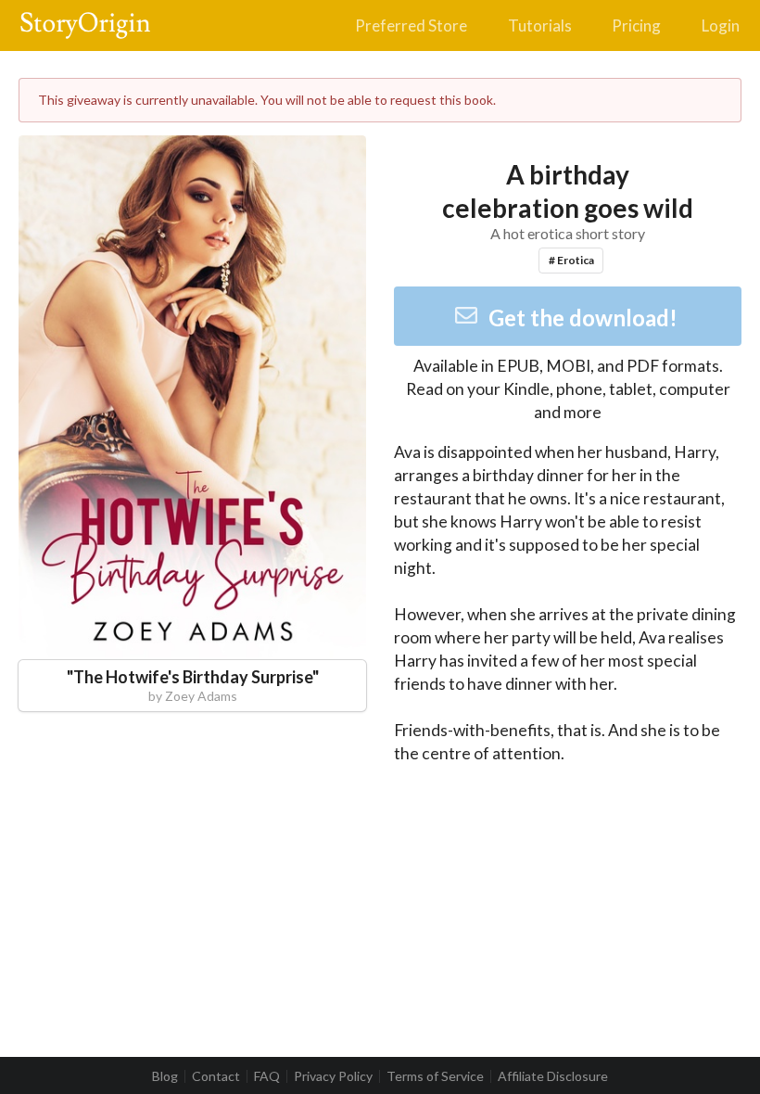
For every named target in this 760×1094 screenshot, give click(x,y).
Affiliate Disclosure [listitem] (553, 1076)
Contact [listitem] (216, 1076)
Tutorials (540, 25)
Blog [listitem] (165, 1076)
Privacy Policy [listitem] (333, 1076)
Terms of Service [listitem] (435, 1076)
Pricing (636, 25)
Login (721, 25)
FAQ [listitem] (267, 1076)
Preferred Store (411, 25)
